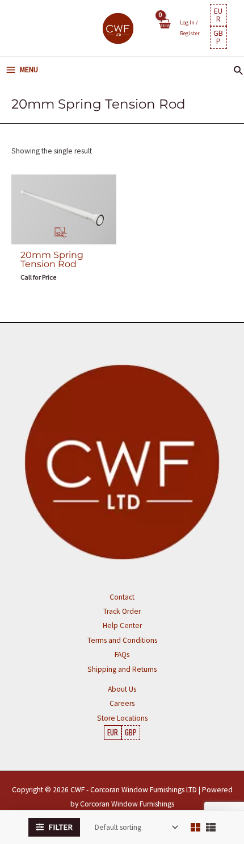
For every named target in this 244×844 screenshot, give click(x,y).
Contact (122, 597)
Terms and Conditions (122, 640)
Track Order (122, 611)
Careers (122, 703)
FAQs (122, 654)
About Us (122, 689)
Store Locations (122, 718)
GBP (218, 37)
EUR (218, 15)
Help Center (122, 625)
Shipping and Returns (122, 669)
